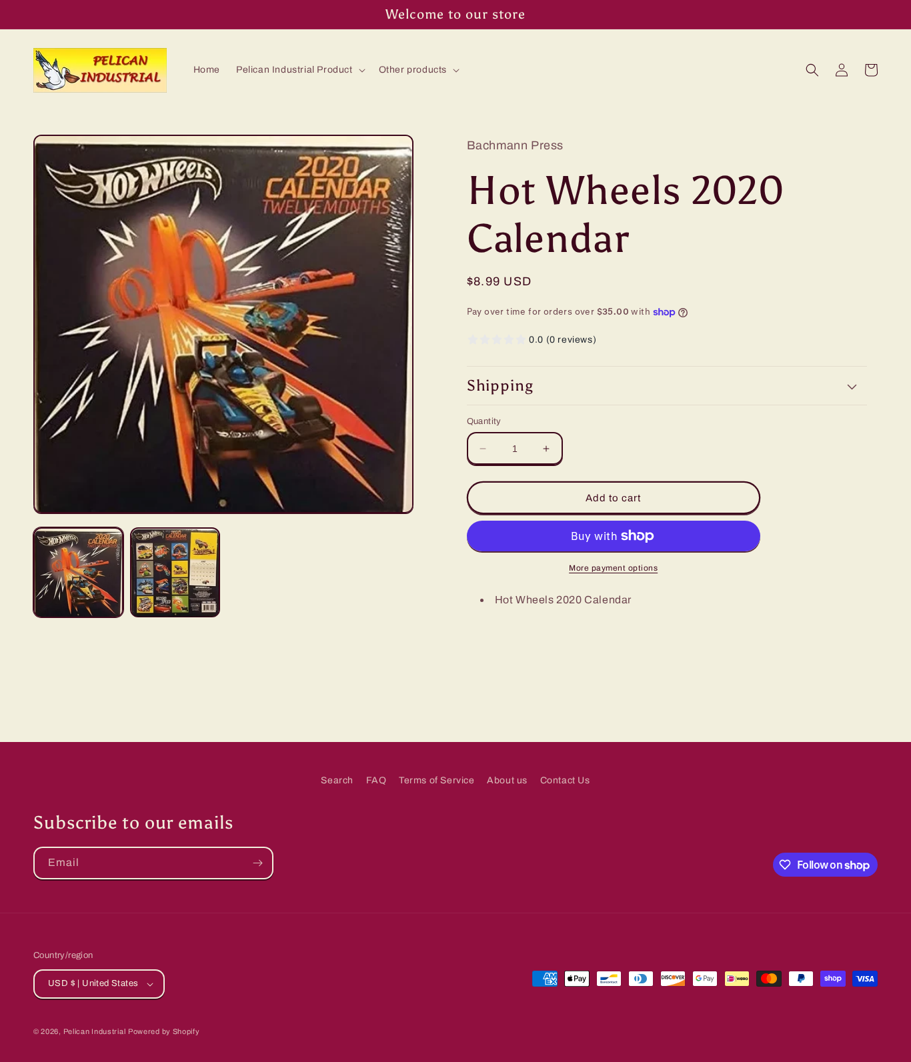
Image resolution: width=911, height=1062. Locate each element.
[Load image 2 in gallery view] (175, 573)
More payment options (613, 568)
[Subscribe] (257, 863)
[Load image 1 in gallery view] (78, 573)
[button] (299, 70)
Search (337, 780)
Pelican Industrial (94, 1031)
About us (507, 780)
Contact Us (565, 780)
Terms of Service (437, 780)
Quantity (484, 421)
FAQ (376, 780)
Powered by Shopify (164, 1031)
